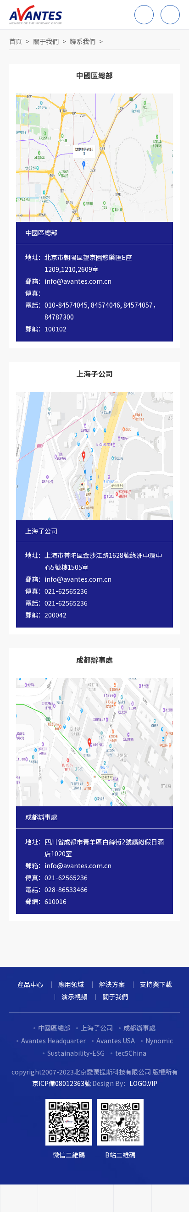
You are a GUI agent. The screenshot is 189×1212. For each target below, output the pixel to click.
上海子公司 (97, 1027)
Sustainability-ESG (76, 1053)
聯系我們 (82, 41)
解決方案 (112, 984)
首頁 (15, 41)
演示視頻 (74, 996)
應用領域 (71, 984)
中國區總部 (54, 1027)
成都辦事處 (139, 1027)
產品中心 (30, 984)
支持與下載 (156, 984)
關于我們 (46, 41)
